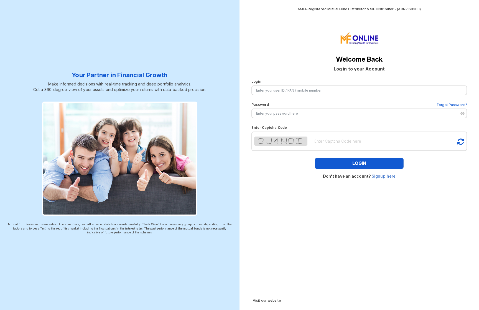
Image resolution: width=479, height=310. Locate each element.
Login (256, 81)
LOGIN (359, 163)
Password (260, 104)
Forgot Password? (452, 105)
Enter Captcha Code (269, 127)
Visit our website (267, 300)
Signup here (384, 176)
